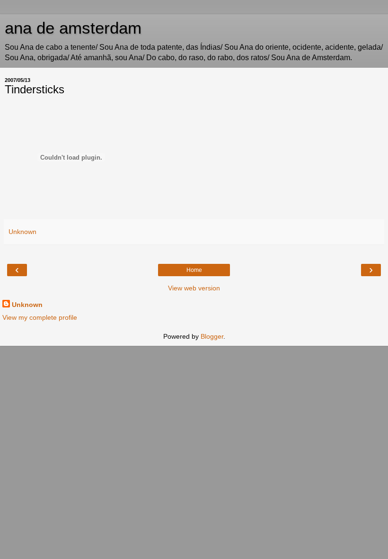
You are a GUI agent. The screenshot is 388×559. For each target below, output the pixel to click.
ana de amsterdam (73, 28)
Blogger (212, 336)
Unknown (27, 304)
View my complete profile (39, 317)
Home (194, 270)
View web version (194, 288)
